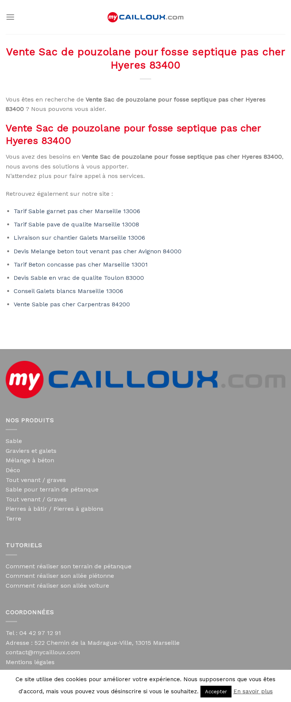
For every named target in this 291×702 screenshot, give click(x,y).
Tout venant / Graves (36, 499)
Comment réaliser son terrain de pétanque (68, 566)
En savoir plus (253, 691)
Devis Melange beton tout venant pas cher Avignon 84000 (97, 251)
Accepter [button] (216, 691)
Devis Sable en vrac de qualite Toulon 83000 (79, 277)
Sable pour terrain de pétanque (52, 489)
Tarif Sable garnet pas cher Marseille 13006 (77, 211)
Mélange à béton (30, 460)
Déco (13, 470)
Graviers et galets (31, 450)
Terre (13, 518)
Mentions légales (30, 662)
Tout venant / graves (36, 480)
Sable (14, 441)
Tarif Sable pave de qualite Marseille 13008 (76, 224)
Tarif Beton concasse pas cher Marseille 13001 (81, 264)
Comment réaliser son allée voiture (57, 585)
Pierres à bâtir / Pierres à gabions (54, 508)
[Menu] (10, 17)
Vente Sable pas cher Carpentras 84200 (72, 304)
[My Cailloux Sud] (145, 17)
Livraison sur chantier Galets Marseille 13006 (79, 237)
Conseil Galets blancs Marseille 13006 (68, 291)
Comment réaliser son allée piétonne (60, 575)
